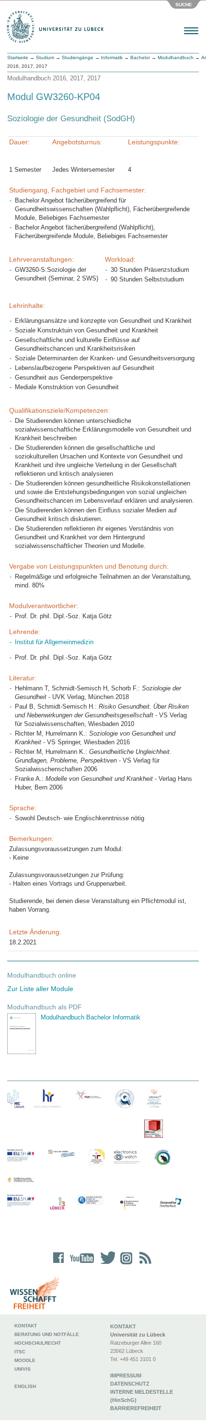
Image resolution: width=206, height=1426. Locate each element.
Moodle (24, 1360)
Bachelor (140, 57)
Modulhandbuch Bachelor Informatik (90, 1017)
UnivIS (22, 1369)
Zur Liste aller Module (40, 989)
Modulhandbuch (176, 57)
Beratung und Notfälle (46, 1334)
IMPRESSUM (125, 1375)
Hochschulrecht (37, 1343)
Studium (45, 57)
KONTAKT (123, 1326)
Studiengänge (77, 57)
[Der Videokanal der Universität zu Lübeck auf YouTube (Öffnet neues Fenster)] (80, 1264)
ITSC (19, 1351)
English (25, 1386)
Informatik (112, 57)
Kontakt (25, 1325)
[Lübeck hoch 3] (57, 1204)
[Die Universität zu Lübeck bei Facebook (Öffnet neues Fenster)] (59, 1264)
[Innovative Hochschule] (170, 1203)
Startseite (17, 57)
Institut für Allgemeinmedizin (54, 642)
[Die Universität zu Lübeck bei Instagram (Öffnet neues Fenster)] (124, 1264)
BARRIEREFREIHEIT (135, 1408)
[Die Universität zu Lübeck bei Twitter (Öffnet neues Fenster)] (105, 1264)
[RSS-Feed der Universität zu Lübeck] (143, 1264)
